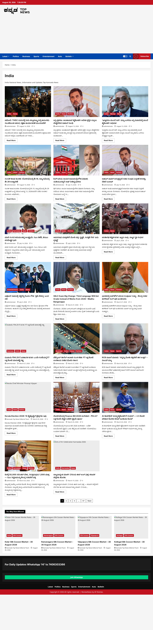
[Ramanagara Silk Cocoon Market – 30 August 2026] (58, 527)
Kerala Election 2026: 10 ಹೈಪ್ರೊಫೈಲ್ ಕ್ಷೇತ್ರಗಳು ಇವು (25, 416)
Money (112, 114)
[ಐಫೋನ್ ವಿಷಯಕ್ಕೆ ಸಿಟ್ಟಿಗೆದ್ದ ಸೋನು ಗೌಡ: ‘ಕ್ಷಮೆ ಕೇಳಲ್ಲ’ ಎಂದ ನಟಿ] (28, 277)
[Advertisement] (76, 33)
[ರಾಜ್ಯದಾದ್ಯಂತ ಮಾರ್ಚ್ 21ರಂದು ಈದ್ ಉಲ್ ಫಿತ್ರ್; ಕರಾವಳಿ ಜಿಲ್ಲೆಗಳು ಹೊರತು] (76, 455)
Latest (4, 56)
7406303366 (57, 564)
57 (83, 501)
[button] (130, 56)
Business (26, 56)
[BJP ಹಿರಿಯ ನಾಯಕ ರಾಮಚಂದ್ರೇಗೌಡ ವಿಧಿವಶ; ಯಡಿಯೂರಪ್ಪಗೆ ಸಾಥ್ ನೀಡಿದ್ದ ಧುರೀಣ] (76, 160)
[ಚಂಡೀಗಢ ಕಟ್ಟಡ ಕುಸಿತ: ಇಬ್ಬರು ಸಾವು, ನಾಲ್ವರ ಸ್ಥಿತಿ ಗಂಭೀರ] (125, 218)
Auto (60, 56)
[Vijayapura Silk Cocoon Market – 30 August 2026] (95, 527)
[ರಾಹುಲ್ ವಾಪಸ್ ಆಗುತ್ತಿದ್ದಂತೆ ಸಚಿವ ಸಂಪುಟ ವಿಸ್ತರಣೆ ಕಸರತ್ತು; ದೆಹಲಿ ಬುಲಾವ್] (125, 160)
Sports (36, 56)
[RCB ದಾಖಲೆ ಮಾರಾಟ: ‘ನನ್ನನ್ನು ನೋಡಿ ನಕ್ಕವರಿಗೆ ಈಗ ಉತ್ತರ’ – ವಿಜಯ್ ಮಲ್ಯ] (125, 338)
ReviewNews (87, 592)
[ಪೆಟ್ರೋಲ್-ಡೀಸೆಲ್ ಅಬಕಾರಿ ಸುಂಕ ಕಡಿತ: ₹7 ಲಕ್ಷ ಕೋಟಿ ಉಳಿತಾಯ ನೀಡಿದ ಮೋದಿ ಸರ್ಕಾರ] (76, 338)
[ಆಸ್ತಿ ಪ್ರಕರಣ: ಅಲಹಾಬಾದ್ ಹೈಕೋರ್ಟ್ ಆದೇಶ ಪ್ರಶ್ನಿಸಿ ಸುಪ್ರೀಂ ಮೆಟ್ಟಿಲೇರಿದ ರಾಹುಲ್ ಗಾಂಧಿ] (76, 101)
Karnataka (16, 231)
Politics (16, 56)
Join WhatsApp (76, 577)
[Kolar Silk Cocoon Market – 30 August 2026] (22, 527)
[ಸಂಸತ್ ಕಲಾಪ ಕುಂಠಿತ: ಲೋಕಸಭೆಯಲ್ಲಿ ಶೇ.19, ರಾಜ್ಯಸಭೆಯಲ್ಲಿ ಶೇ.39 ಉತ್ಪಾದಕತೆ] (28, 160)
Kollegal (120, 535)
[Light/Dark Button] (125, 56)
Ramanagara (48, 535)
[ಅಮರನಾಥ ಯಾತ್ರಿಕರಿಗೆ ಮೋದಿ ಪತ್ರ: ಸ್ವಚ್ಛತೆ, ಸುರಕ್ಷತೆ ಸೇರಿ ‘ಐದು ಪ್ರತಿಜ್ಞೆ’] (76, 218)
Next (89, 501)
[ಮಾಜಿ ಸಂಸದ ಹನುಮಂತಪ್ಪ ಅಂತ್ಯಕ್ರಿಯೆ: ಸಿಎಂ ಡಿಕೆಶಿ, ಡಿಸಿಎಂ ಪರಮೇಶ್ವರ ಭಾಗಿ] (28, 218)
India (9, 114)
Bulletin (69, 56)
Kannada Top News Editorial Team (18, 419)
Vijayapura (94, 535)
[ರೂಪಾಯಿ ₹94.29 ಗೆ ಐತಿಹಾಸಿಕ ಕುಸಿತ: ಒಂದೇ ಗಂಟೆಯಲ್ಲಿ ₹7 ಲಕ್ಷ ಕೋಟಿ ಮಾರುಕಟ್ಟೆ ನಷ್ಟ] (28, 338)
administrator (11, 126)
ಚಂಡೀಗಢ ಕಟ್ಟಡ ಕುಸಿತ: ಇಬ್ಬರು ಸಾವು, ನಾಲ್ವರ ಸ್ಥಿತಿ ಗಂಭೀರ (122, 237)
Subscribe (144, 56)
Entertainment (48, 56)
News (15, 114)
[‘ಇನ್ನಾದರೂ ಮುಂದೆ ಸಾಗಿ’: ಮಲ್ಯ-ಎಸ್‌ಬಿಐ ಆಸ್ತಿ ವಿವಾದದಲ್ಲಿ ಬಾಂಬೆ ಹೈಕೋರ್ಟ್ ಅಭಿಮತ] (125, 101)
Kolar (9, 535)
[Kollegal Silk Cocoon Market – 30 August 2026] (131, 527)
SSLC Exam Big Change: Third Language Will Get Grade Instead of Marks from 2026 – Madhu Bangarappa (76, 299)
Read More (12, 140)
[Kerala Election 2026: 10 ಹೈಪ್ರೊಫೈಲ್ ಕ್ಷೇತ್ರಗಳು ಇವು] (28, 397)
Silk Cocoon (17, 535)
